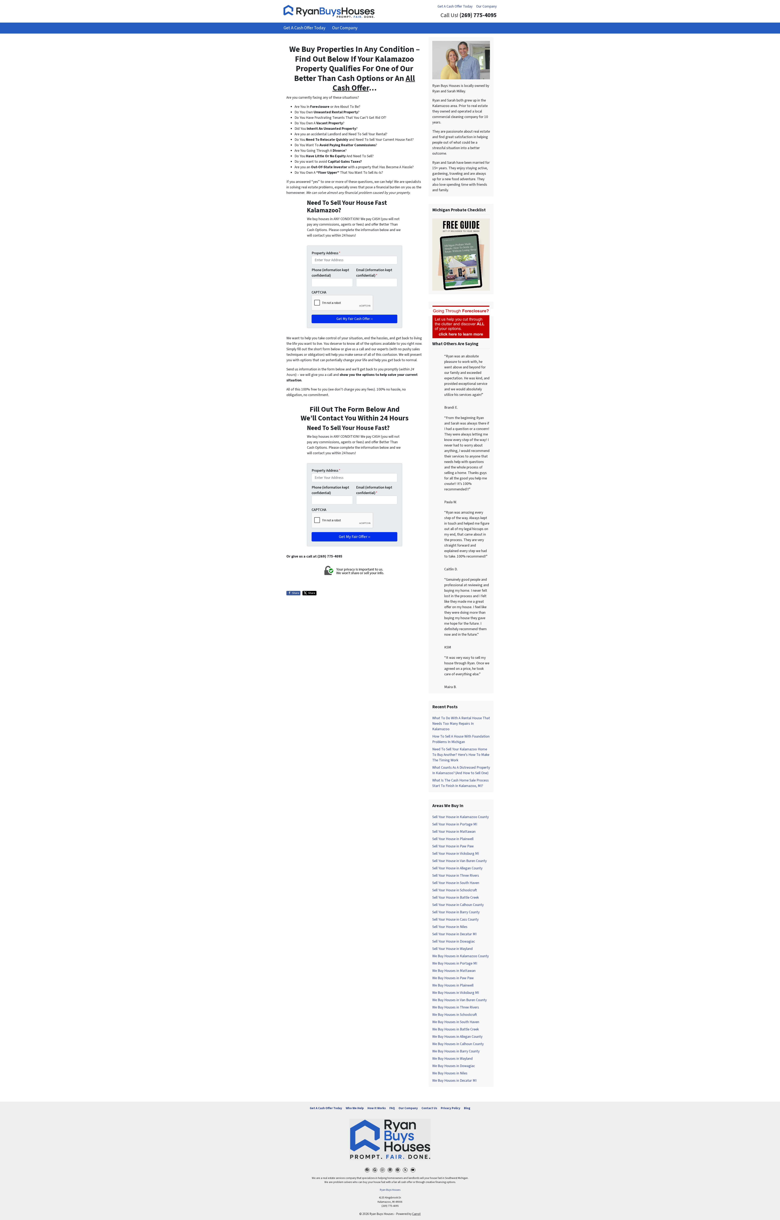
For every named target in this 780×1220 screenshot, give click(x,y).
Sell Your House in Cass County (455, 919)
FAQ (392, 1108)
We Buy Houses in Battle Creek (455, 1029)
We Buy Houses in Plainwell (452, 985)
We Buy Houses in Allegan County (457, 1036)
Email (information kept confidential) (374, 272)
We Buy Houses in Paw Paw (453, 978)
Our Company (486, 6)
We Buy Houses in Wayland (452, 1058)
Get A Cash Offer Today (455, 6)
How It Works (376, 1108)
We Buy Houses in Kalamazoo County (460, 956)
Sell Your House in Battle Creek (455, 897)
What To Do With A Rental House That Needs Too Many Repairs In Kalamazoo (461, 724)
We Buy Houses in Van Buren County (459, 1000)
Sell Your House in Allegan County (457, 868)
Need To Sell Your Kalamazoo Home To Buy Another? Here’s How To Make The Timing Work (460, 755)
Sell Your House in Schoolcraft (454, 890)
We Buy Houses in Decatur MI (454, 1080)
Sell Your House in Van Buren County (459, 860)
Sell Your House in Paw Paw (453, 846)
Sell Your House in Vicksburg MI (455, 853)
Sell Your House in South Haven (455, 882)
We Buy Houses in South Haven (455, 1022)
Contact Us (429, 1108)
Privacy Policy (450, 1108)
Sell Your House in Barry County (456, 912)
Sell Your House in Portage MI (454, 824)
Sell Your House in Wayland (452, 948)
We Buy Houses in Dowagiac (453, 1065)
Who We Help (355, 1108)
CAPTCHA (319, 292)
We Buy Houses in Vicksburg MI (455, 992)
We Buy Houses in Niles (449, 1073)
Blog (467, 1108)
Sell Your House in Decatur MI (454, 934)
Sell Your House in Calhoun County (458, 904)
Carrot (416, 1214)
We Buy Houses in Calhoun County (458, 1043)
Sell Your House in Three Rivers (455, 875)
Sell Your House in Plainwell (452, 838)
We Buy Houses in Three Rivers (455, 1007)
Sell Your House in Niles (449, 926)
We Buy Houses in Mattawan (454, 970)
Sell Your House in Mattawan (454, 831)
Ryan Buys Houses (390, 1190)
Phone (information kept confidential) (330, 272)
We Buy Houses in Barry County (456, 1051)
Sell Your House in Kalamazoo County (460, 817)
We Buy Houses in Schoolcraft (454, 1014)
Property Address (326, 253)
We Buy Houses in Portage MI (454, 963)
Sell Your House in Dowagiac (453, 941)
